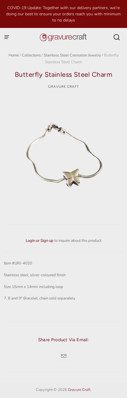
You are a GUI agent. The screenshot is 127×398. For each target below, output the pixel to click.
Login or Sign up (40, 240)
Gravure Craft (63, 86)
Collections (31, 55)
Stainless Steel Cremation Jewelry (72, 55)
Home (14, 55)
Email (64, 356)
